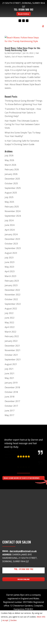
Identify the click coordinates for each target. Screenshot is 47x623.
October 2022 (11, 299)
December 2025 (12, 178)
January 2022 (11, 340)
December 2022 (12, 290)
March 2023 (10, 276)
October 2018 (11, 392)
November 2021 (12, 350)
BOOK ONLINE (24, 579)
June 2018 (9, 396)
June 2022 (9, 317)
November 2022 (12, 294)
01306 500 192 (26, 9)
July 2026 (9, 155)
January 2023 (11, 285)
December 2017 (12, 401)
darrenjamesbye (14, 53)
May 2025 (9, 201)
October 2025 (11, 183)
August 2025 (11, 192)
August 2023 (11, 253)
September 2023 (13, 248)
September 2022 (13, 303)
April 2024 (9, 229)
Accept (5, 620)
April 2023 (9, 271)
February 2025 (12, 206)
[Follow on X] (23, 20)
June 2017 (9, 410)
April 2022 (9, 327)
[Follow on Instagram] (27, 20)
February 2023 (12, 280)
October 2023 (11, 243)
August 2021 (11, 364)
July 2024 (9, 220)
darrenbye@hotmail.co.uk (23, 551)
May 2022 (9, 322)
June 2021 (9, 373)
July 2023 (9, 257)
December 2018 (12, 387)
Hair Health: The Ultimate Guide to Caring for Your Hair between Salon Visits (22, 124)
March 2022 (10, 331)
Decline (13, 620)
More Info (41, 616)
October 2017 (11, 405)
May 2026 (9, 160)
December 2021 (12, 345)
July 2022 (9, 313)
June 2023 (9, 262)
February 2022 (12, 336)
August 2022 (11, 308)
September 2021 (13, 359)
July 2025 (9, 197)
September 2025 (13, 188)
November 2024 (12, 211)
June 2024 (9, 225)
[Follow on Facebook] (20, 20)
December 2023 (12, 239)
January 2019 (11, 382)
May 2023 (9, 266)
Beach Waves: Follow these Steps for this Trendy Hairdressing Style (22, 49)
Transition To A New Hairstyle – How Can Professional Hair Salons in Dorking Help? (23, 112)
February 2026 (12, 169)
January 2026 (11, 174)
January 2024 (11, 234)
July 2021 (9, 368)
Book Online (23, 14)
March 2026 (10, 164)
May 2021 (9, 378)
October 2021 (11, 354)
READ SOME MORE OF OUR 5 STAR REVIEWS (21, 478)
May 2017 (9, 415)
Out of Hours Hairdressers (23, 56)
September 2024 (13, 215)
